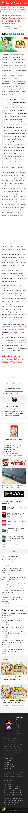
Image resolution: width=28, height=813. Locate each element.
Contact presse (8, 764)
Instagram (18, 730)
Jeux (17, 7)
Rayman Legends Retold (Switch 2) (16, 522)
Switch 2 (19, 327)
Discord (17, 724)
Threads (17, 734)
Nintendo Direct (8, 784)
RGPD (10, 768)
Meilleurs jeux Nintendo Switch (13, 790)
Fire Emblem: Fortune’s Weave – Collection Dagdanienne (16, 529)
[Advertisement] (14, 229)
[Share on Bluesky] (7, 34)
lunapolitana (7, 26)
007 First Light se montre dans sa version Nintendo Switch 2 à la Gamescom (12, 562)
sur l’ (12, 332)
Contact (6, 762)
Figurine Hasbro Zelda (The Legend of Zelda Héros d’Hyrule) (16, 537)
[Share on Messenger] (14, 34)
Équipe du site (8, 758)
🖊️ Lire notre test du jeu (11, 453)
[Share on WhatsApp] (10, 34)
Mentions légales (9, 766)
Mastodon (18, 732)
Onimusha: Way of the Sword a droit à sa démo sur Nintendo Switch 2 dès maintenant (13, 599)
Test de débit (8, 780)
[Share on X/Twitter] (3, 34)
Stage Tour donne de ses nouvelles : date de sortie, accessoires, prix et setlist (12, 570)
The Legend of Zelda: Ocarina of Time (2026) (16, 508)
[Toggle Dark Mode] (4, 809)
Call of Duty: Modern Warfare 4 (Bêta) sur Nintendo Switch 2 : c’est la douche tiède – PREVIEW (13, 634)
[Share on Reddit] (22, 34)
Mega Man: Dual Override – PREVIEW (13, 627)
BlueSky (17, 726)
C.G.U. (6, 768)
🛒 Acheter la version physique (13, 455)
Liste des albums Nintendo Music (13, 798)
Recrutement (8, 760)
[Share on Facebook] (18, 34)
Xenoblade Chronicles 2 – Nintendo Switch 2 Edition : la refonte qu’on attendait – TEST (12, 642)
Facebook (18, 728)
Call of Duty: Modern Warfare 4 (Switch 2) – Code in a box (16, 514)
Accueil (2, 7)
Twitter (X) (18, 722)
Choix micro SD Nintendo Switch (13, 800)
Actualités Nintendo (10, 7)
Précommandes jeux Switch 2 (12, 788)
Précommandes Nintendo (11, 786)
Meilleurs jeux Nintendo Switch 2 (13, 792)
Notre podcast (8, 782)
